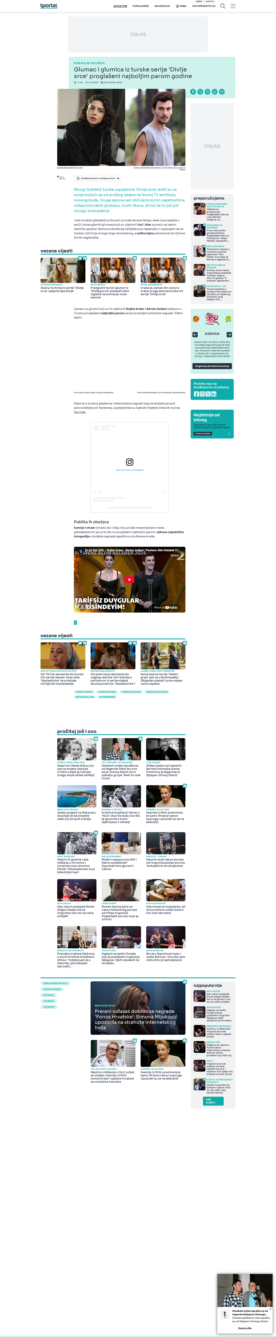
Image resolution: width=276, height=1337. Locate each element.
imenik (199, 1)
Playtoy (209, 1)
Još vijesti (210, 1101)
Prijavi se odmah (202, 434)
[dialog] (245, 1304)
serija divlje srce (157, 692)
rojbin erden (107, 697)
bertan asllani (85, 697)
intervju (49, 1007)
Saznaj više (245, 1328)
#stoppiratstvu (203, 6)
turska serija (84, 692)
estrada (49, 995)
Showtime (120, 6)
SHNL (183, 6)
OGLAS (138, 34)
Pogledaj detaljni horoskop (212, 366)
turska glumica (131, 692)
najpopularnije (208, 985)
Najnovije (162, 6)
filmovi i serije (52, 989)
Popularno (141, 6)
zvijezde (49, 1001)
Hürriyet (80, 412)
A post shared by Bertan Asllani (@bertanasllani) (130, 507)
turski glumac (107, 692)
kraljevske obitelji (55, 983)
